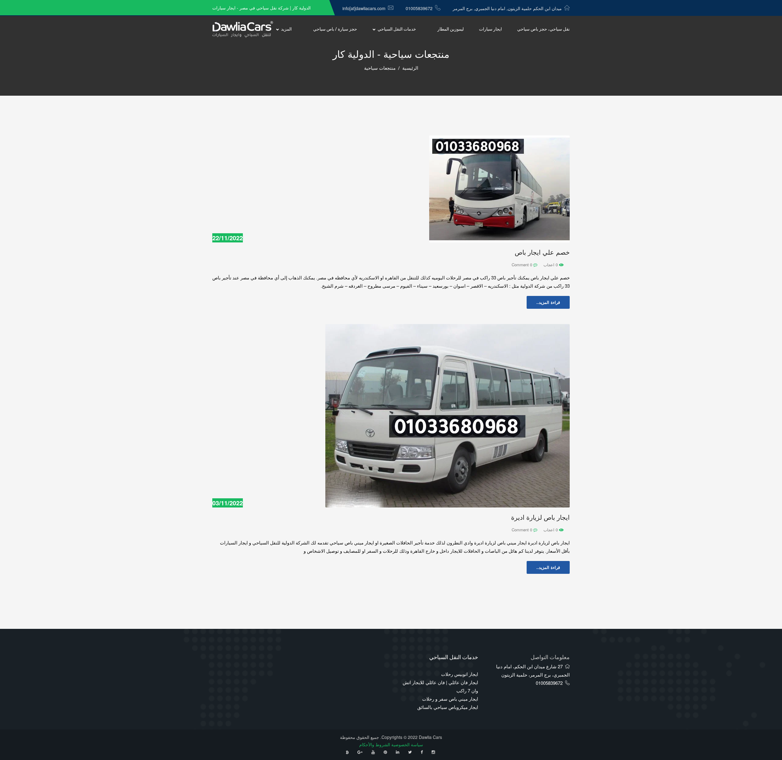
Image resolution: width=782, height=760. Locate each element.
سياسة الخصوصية (407, 744)
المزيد (286, 29)
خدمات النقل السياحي (397, 29)
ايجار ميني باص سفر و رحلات (450, 698)
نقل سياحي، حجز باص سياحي (543, 29)
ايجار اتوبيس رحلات (459, 674)
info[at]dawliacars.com (364, 8)
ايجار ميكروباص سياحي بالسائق (447, 707)
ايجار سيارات (490, 29)
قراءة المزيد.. (548, 302)
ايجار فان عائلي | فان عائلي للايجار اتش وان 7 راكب (440, 686)
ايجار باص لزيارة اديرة (540, 517)
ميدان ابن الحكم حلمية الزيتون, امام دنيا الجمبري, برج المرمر (507, 8)
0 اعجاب (551, 264)
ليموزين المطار (450, 29)
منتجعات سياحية (380, 68)
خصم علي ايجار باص (542, 252)
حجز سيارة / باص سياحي (335, 29)
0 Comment (522, 264)
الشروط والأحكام (374, 744)
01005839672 (419, 8)
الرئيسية (410, 68)
